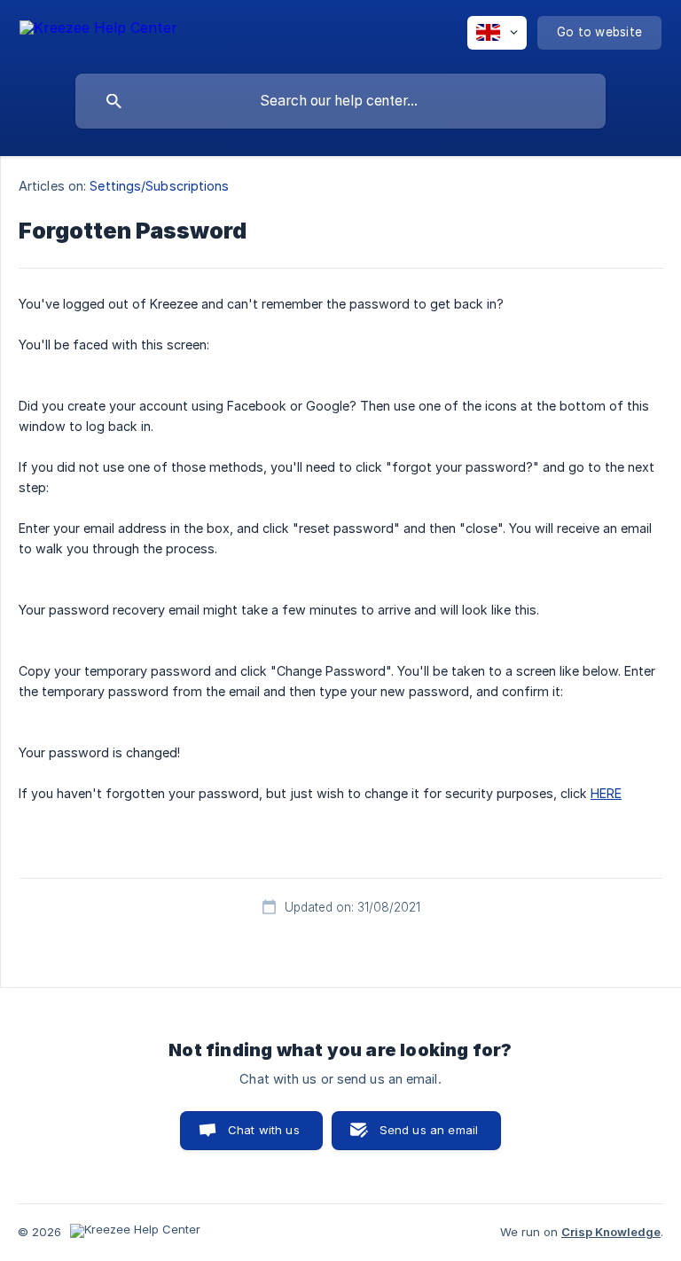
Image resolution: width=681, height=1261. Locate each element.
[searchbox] (340, 101)
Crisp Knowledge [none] (611, 1232)
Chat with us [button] (264, 1130)
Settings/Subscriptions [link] (159, 185)
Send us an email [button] (429, 1130)
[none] (98, 30)
